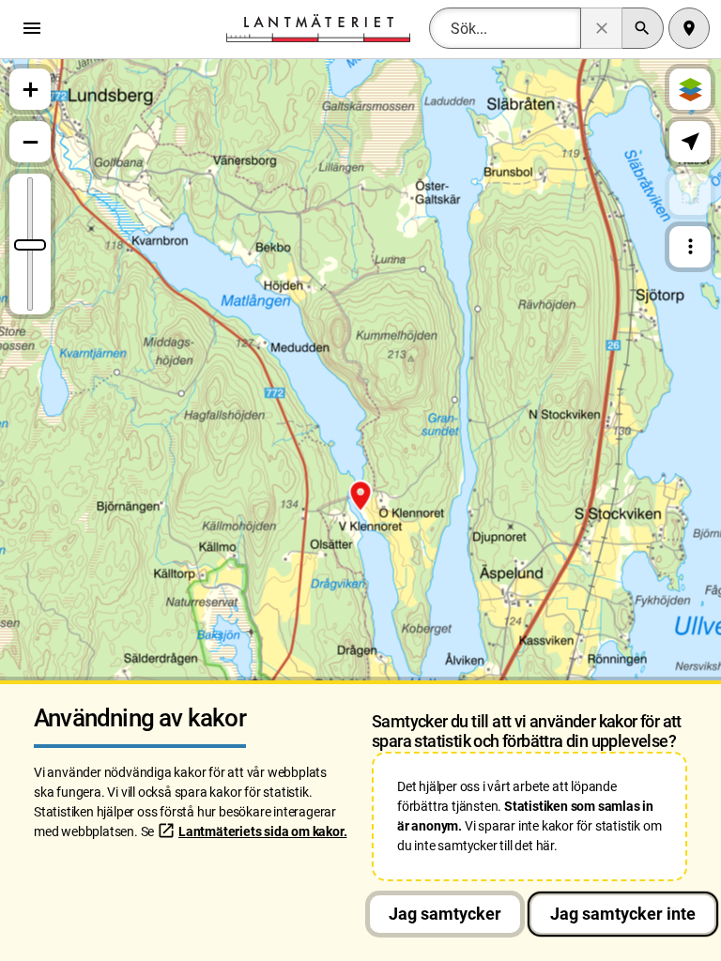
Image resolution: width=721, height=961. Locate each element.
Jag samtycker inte (623, 913)
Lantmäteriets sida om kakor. (262, 831)
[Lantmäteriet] (318, 27)
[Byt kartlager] (690, 89)
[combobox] (505, 28)
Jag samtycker (445, 913)
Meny (37, 28)
